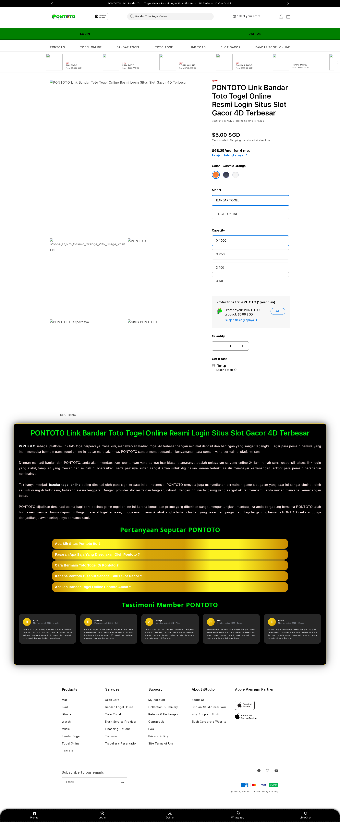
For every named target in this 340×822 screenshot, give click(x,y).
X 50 (219, 281)
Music (66, 729)
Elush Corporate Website (209, 721)
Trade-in (111, 736)
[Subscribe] (122, 782)
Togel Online (70, 743)
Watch (66, 721)
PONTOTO (57, 47)
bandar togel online (65, 484)
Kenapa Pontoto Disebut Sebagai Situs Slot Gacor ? (98, 576)
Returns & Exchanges (163, 714)
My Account (156, 699)
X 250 (220, 254)
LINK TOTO (197, 47)
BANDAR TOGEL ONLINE (272, 47)
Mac (65, 699)
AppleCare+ (113, 699)
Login (102, 817)
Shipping (235, 140)
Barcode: (242, 121)
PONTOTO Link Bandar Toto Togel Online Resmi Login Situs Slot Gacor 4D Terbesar (170, 3)
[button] (57, 47)
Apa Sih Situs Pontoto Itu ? (78, 544)
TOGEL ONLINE (91, 47)
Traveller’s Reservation (121, 743)
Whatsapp (237, 817)
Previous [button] (52, 4)
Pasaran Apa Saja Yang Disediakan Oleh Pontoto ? (97, 554)
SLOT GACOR (230, 47)
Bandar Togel (71, 736)
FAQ (151, 729)
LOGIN (85, 34)
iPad (65, 707)
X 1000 (221, 241)
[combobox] (170, 16)
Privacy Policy (158, 736)
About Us (198, 699)
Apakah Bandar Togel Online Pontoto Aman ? (93, 587)
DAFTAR (255, 34)
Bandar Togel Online (119, 707)
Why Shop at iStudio (206, 714)
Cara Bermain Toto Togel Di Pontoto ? (87, 565)
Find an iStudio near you (209, 707)
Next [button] (288, 4)
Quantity (218, 336)
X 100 (220, 267)
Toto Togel (113, 714)
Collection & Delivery (163, 707)
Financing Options (117, 729)
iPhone (66, 714)
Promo (34, 817)
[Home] (63, 16)
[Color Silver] (235, 175)
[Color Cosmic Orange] (216, 175)
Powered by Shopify (266, 791)
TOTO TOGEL (165, 47)
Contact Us (156, 721)
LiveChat (305, 817)
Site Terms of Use (161, 743)
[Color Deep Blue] (226, 175)
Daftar (170, 817)
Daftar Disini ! (223, 3)
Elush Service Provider (120, 721)
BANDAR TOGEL (128, 47)
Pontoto (68, 750)
